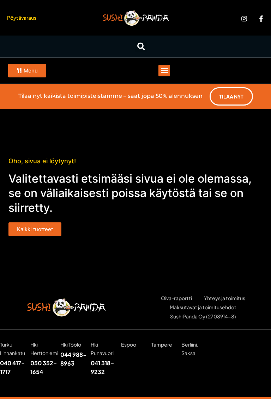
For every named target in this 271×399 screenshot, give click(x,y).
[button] (141, 46)
